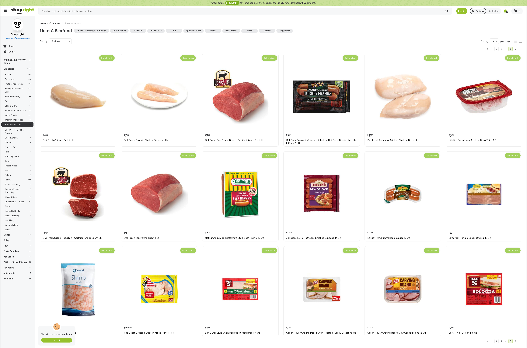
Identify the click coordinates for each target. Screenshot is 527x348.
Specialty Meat (18, 156)
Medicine (17, 278)
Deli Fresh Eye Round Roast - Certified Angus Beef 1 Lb (235, 140)
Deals (12, 51)
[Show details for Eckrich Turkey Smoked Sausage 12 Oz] (402, 194)
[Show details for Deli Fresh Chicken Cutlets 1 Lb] (78, 96)
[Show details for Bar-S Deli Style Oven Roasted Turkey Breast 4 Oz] (240, 289)
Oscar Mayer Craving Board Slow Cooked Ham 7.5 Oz (396, 332)
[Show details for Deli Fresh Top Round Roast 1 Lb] (159, 194)
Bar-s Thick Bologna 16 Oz (463, 332)
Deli (18, 101)
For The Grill (18, 147)
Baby (17, 240)
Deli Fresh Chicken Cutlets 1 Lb (59, 140)
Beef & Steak (18, 137)
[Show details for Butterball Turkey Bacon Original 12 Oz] (484, 194)
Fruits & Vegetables (18, 84)
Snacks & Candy (18, 184)
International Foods (18, 119)
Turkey (18, 161)
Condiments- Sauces (18, 201)
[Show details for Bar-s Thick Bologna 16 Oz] (484, 289)
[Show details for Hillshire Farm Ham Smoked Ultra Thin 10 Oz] (484, 96)
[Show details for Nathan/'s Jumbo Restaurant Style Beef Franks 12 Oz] (240, 194)
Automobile (17, 273)
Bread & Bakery (18, 96)
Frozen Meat (18, 165)
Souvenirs (17, 267)
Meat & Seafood (18, 124)
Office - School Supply (17, 262)
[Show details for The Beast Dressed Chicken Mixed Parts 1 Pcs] (159, 289)
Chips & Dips (18, 197)
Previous (492, 49)
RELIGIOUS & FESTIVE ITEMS (17, 62)
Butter (18, 206)
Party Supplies (17, 251)
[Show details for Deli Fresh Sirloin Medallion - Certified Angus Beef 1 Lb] (78, 194)
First (487, 49)
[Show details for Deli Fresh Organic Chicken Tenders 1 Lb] (159, 96)
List (520, 41)
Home (43, 23)
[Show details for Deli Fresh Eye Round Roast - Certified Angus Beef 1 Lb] (240, 96)
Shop (11, 46)
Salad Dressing (18, 215)
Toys (17, 245)
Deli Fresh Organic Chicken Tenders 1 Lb (146, 140)
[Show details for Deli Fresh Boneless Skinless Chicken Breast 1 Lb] (402, 96)
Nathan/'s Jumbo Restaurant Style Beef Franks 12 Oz (234, 238)
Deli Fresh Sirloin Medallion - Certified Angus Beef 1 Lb (72, 238)
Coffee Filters (18, 225)
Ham (18, 170)
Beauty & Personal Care (18, 90)
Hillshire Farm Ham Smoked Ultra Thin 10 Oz (473, 140)
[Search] (447, 11)
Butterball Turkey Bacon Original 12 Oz (470, 238)
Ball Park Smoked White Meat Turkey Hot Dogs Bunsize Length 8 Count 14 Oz (321, 141)
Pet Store (17, 256)
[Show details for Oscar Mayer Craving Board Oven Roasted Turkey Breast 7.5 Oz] (321, 289)
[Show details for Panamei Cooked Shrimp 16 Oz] (78, 289)
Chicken (18, 142)
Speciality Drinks (18, 211)
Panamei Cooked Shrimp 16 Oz (59, 332)
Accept (57, 340)
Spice (18, 229)
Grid (515, 41)
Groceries (17, 68)
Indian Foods (18, 115)
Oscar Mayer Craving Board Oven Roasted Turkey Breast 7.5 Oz (321, 332)
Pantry (18, 179)
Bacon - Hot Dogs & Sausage (18, 131)
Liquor (17, 234)
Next (520, 49)
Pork (18, 151)
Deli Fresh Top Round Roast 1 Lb (141, 238)
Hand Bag (18, 220)
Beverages (18, 79)
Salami (18, 175)
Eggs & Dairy (18, 105)
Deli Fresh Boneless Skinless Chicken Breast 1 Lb (393, 140)
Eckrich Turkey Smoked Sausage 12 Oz (388, 238)
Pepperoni (285, 30)
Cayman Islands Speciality (18, 191)
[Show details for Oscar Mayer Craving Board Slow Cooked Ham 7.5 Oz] (402, 289)
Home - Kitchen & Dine (18, 110)
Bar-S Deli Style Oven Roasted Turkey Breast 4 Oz (232, 332)
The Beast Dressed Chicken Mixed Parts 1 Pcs (149, 332)
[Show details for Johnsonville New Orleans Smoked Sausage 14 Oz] (321, 194)
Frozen (18, 74)
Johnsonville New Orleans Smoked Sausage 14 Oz (313, 238)
